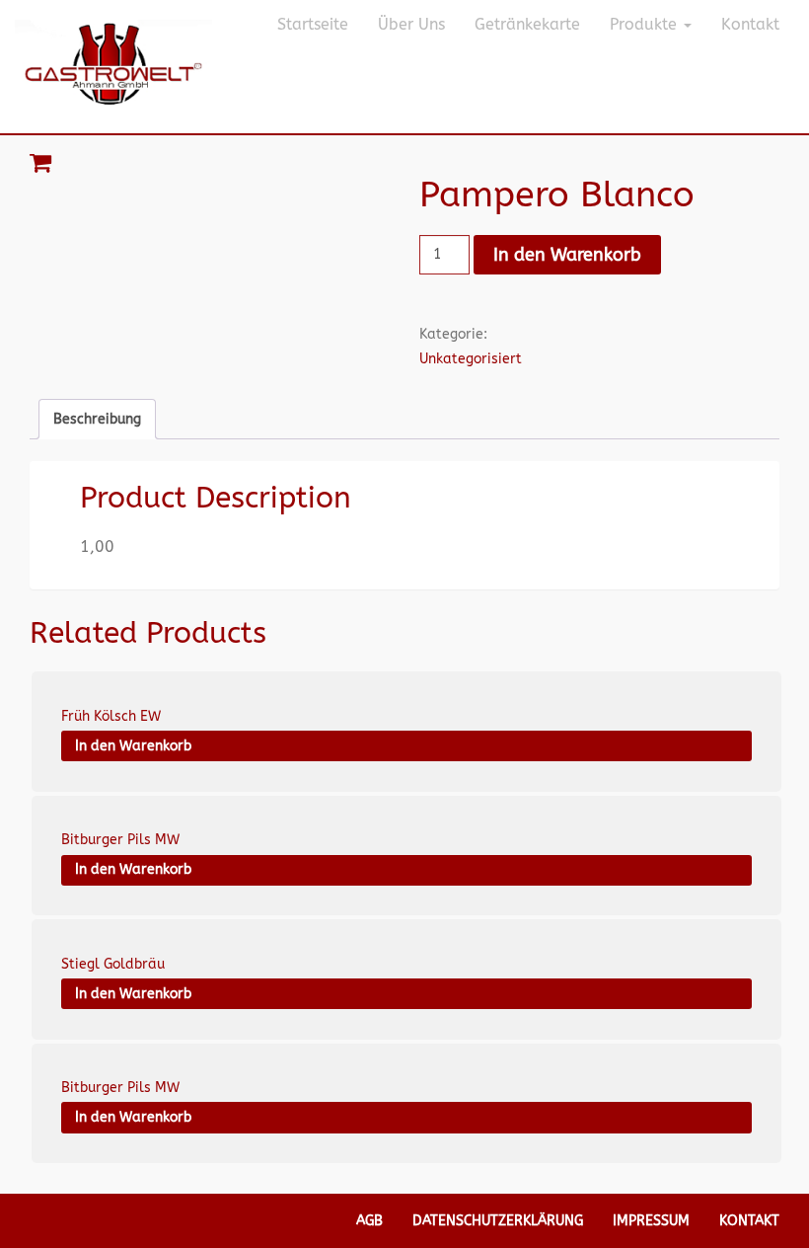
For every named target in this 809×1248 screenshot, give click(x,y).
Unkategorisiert (470, 359)
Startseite (312, 24)
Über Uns (411, 24)
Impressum (651, 1220)
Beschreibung (97, 419)
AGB (369, 1220)
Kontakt (750, 24)
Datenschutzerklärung (497, 1220)
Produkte (646, 24)
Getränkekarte (527, 24)
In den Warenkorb (567, 255)
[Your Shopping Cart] (404, 163)
